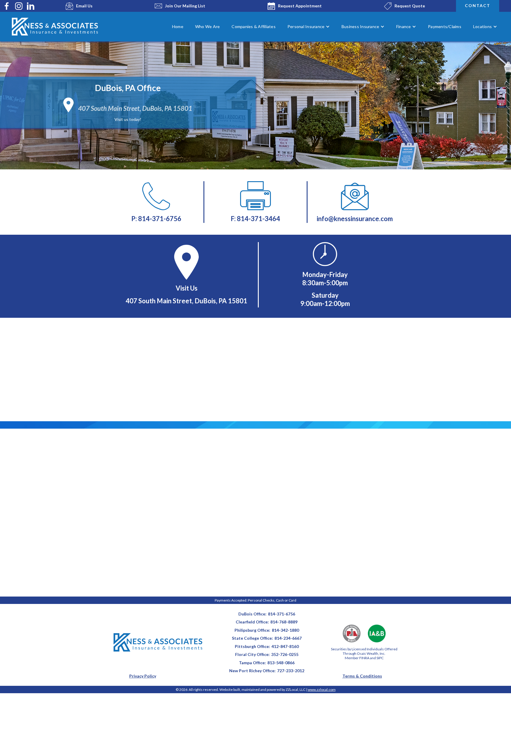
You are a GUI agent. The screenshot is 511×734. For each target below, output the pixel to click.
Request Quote (409, 5)
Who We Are (207, 26)
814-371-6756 (281, 613)
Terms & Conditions (362, 675)
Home (177, 26)
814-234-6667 (288, 638)
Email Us (84, 5)
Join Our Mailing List (185, 5)
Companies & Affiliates (254, 26)
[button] (308, 26)
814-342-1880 (285, 630)
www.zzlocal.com (322, 689)
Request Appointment (300, 5)
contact (477, 5)
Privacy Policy (142, 675)
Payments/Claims (444, 26)
